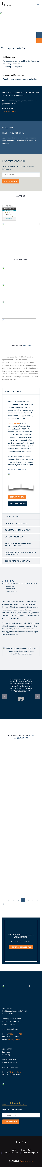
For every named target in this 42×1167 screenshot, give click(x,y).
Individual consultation (21, 947)
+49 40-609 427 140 (15, 1072)
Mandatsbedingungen (30, 1153)
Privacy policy (26, 1150)
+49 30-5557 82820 (15, 1034)
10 (28, 900)
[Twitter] (22, 1142)
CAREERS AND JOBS (11, 1153)
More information (18, 504)
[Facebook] (17, 1142)
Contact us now (17, 497)
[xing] (25, 1142)
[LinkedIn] (19, 1142)
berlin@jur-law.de (14, 1039)
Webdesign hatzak (26, 1161)
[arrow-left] (4, 696)
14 (37, 900)
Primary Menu (38, 4)
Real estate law (14, 423)
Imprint (13, 1150)
